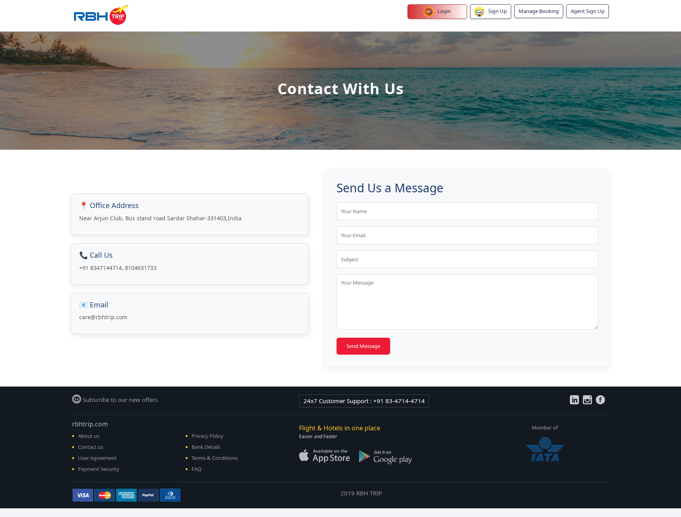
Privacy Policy (207, 435)
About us (88, 435)
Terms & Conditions (215, 457)
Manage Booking (539, 11)
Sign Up (497, 11)
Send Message (363, 346)
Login (444, 11)
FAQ (196, 468)
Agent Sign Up (588, 11)
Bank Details (206, 446)
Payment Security (98, 468)
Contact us (90, 446)
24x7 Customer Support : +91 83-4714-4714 (364, 401)
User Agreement (97, 457)
